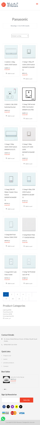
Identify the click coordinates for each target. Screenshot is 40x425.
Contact (5, 366)
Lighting (5, 310)
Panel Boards (7, 312)
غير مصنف (8, 318)
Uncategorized (7, 316)
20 (13, 299)
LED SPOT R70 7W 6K (17, 377)
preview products (8, 362)
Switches (6, 314)
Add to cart (11, 73)
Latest (5, 359)
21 (19, 299)
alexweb (32, 422)
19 (6, 299)
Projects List (7, 355)
